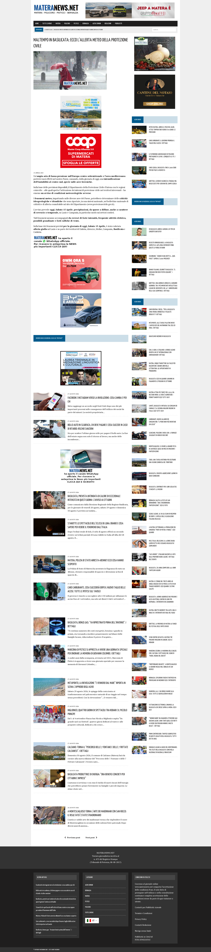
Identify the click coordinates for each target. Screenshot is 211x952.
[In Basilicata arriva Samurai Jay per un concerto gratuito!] (139, 234)
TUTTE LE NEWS (47, 23)
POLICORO (67, 23)
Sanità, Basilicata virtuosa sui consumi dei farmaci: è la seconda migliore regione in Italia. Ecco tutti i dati (163, 408)
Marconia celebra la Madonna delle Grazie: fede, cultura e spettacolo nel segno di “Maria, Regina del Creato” (163, 653)
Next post (90, 837)
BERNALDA (86, 23)
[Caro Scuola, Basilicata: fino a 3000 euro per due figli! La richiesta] (139, 173)
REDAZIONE (108, 23)
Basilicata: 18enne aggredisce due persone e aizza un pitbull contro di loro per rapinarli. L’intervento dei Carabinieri (163, 599)
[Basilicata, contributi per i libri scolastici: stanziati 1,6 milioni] (139, 492)
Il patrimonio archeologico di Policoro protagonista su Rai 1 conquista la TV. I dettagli (162, 156)
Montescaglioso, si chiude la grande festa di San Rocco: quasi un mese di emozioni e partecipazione (162, 448)
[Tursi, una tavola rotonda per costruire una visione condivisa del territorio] (139, 465)
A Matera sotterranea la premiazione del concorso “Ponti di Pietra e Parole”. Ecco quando (162, 529)
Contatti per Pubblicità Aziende (148, 907)
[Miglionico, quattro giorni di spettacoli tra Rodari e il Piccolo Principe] (49, 721)
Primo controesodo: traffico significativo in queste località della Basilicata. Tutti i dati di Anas (163, 736)
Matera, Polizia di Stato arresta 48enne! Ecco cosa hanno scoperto (56, 916)
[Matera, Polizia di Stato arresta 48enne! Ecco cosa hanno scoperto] (49, 571)
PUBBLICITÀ (118, 23)
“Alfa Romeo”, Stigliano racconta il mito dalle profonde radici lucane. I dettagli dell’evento (162, 556)
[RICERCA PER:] (164, 30)
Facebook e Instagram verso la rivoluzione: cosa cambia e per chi (55, 885)
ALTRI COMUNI (97, 23)
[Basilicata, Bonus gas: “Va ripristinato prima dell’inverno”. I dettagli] (49, 633)
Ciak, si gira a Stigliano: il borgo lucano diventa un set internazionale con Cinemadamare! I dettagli (162, 352)
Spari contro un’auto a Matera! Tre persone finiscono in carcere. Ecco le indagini (160, 639)
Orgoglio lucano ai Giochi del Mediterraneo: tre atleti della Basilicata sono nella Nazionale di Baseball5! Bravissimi (163, 749)
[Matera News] (56, 8)
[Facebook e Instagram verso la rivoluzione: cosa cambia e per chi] (49, 409)
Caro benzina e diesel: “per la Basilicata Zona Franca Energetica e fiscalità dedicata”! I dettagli (162, 311)
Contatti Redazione (143, 925)
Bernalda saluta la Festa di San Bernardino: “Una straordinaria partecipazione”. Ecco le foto (159, 502)
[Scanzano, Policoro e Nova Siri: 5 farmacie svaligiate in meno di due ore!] (139, 438)
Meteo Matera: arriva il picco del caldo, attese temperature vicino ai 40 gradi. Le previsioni (162, 129)
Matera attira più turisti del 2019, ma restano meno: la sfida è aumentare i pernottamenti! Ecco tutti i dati (161, 394)
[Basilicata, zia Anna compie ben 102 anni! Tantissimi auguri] (139, 573)
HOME (37, 23)
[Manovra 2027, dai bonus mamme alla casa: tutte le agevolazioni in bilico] (139, 696)
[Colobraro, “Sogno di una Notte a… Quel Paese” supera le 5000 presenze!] (139, 261)
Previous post (73, 837)
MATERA (58, 23)
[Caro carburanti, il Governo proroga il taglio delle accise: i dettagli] (139, 145)
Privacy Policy (141, 919)
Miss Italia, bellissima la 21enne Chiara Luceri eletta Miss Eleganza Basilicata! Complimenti (162, 543)
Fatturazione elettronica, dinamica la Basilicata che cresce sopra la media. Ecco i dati (163, 707)
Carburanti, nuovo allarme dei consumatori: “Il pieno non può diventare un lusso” (162, 421)
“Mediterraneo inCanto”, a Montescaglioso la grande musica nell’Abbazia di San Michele (163, 666)
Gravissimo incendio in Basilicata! (160, 336)
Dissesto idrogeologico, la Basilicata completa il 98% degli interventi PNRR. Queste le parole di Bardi (161, 245)
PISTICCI (76, 23)
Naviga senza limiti (143, 931)
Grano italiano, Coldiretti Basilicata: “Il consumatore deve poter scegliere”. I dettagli (162, 272)
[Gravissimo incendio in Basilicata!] (139, 341)
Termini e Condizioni (143, 913)
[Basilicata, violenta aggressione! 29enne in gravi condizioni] (139, 478)
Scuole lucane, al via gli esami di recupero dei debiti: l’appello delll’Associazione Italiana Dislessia (162, 516)
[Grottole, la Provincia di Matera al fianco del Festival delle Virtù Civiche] (139, 629)
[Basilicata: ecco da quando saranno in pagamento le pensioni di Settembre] (139, 384)
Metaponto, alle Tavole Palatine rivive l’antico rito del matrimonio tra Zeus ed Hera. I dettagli (162, 325)
